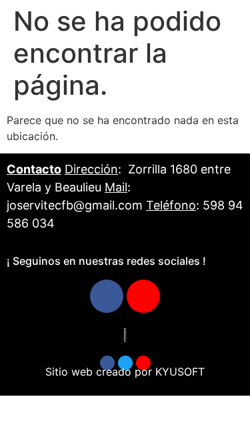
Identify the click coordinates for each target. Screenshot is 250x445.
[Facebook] (106, 296)
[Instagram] (143, 296)
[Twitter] (125, 363)
